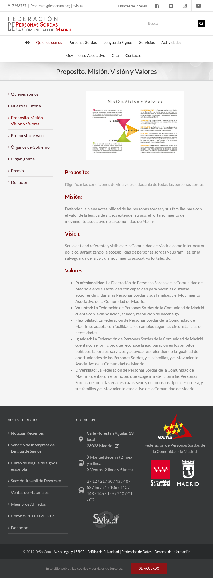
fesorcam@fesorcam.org (50, 5)
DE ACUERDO (148, 568)
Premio (17, 170)
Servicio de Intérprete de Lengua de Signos (33, 447)
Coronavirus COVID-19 (32, 515)
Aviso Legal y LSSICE (69, 552)
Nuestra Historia (26, 105)
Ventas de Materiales (30, 492)
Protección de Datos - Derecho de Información (156, 552)
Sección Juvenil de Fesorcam (36, 480)
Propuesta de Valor (28, 135)
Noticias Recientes (27, 433)
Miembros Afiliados (28, 504)
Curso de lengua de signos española (34, 465)
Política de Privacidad (103, 552)
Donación (19, 182)
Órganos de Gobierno (30, 147)
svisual (78, 5)
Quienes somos (24, 94)
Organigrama (23, 158)
